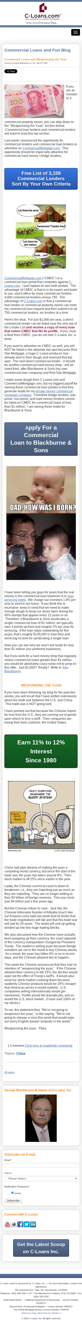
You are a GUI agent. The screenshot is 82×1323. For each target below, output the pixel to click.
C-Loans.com (32, 301)
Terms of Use (32, 23)
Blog (54, 23)
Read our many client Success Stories (40, 1313)
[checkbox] (42, 1194)
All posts (9, 1072)
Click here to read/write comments (48, 1045)
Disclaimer (45, 23)
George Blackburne (21, 63)
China (20, 1053)
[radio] (42, 1194)
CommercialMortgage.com (41, 148)
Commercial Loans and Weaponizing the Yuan (35, 59)
